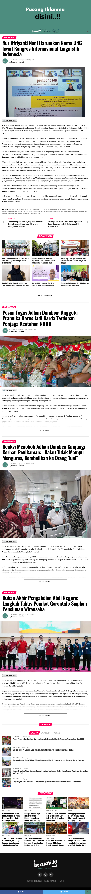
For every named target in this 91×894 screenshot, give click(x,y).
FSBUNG (63, 210)
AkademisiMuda (36, 210)
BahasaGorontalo (51, 210)
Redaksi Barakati (17, 62)
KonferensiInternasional (13, 212)
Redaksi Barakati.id (50, 881)
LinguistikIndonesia (32, 212)
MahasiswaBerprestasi (51, 212)
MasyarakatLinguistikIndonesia (74, 212)
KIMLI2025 (71, 210)
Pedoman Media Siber (34, 881)
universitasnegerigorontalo (30, 213)
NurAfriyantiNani (10, 213)
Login (62, 881)
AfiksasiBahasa (22, 210)
